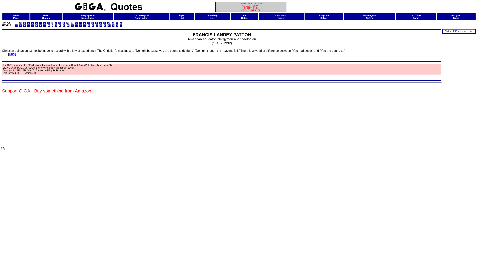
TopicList (181, 16)
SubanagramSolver (369, 16)
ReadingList (212, 16)
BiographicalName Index (87, 16)
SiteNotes (244, 16)
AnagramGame (456, 16)
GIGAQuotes (46, 16)
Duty (12, 54)
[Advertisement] (458, 90)
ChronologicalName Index (141, 16)
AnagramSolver (324, 16)
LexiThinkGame (416, 16)
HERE (454, 31)
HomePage (16, 16)
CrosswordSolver (281, 16)
